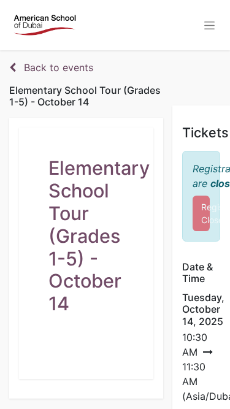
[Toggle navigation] (209, 25)
